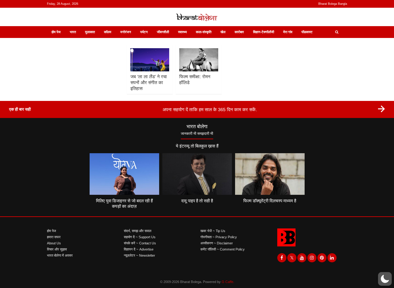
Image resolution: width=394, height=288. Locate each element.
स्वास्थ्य (182, 32)
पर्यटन (144, 32)
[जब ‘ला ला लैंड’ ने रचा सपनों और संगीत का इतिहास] (149, 60)
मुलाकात (90, 32)
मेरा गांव (287, 32)
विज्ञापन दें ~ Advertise (138, 249)
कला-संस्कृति (203, 32)
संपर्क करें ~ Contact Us (140, 243)
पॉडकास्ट (307, 32)
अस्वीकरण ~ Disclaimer (216, 243)
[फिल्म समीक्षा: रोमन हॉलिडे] (198, 60)
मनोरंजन (125, 32)
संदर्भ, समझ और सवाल (137, 231)
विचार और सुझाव (57, 249)
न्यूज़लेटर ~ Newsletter (139, 255)
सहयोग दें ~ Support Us (140, 237)
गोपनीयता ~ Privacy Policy (218, 237)
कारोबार (239, 32)
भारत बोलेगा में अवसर (60, 255)
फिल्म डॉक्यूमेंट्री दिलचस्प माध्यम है (269, 200)
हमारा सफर (54, 237)
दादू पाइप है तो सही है (197, 200)
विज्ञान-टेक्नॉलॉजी (263, 32)
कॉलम (107, 32)
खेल (223, 32)
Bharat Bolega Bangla (332, 3)
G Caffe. (228, 282)
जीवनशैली (163, 32)
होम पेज (56, 32)
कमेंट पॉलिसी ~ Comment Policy (222, 249)
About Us (54, 243)
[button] (385, 279)
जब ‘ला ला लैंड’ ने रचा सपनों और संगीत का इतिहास (148, 82)
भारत (73, 32)
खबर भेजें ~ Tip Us (212, 231)
